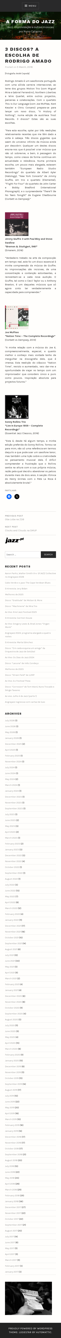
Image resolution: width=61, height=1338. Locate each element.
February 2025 (12, 755)
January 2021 (11, 990)
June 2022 (10, 890)
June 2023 (10, 820)
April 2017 (10, 1254)
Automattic (43, 1332)
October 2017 (12, 1219)
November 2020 (13, 1002)
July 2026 (10, 720)
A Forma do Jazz (30, 21)
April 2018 (10, 1183)
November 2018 (13, 1142)
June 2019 (10, 1101)
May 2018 (9, 1178)
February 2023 (12, 843)
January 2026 (12, 738)
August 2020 (11, 1019)
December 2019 (13, 1066)
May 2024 (10, 779)
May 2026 (10, 732)
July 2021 (9, 955)
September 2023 (14, 808)
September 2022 (14, 873)
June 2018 (10, 1172)
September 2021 (13, 943)
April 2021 (10, 972)
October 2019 (12, 1078)
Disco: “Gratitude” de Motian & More (23, 600)
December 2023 (13, 796)
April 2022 (10, 902)
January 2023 (12, 849)
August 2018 (11, 1160)
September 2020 (14, 1013)
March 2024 (11, 785)
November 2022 (13, 861)
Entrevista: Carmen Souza (18, 618)
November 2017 (13, 1213)
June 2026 (10, 726)
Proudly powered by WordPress (30, 1328)
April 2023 (10, 832)
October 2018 (12, 1148)
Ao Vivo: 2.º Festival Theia (17, 681)
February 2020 (12, 1054)
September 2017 (13, 1225)
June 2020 (10, 1031)
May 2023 (10, 826)
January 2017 (11, 1271)
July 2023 (10, 814)
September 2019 (13, 1084)
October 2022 (12, 867)
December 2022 (13, 855)
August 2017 (11, 1230)
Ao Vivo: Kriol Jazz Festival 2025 (21, 612)
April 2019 (10, 1113)
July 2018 (9, 1166)
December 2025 (13, 744)
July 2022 (10, 884)
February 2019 (12, 1125)
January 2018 (11, 1201)
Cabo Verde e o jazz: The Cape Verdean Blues (28, 582)
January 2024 (12, 791)
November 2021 (13, 931)
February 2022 (12, 914)
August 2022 (11, 879)
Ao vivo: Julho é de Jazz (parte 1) (21, 696)
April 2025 (10, 750)
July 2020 (10, 1025)
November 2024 (13, 761)
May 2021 (9, 966)
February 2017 (12, 1266)
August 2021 (11, 949)
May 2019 (9, 1107)
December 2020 (13, 996)
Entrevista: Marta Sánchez (19, 642)
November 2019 (13, 1072)
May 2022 (10, 896)
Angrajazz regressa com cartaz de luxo (25, 702)
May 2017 (9, 1248)
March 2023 (11, 838)
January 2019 (11, 1131)
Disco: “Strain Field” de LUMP (20, 675)
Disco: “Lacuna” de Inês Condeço (22, 663)
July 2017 (9, 1236)
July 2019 (9, 1095)
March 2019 (11, 1119)
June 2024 (10, 773)
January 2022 (12, 920)
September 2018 (13, 1154)
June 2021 (10, 961)
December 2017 (13, 1207)
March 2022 (11, 908)
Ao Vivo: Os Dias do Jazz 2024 (19, 657)
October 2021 (12, 937)
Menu (32, 5)
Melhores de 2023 (14, 669)
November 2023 (13, 802)
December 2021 (13, 926)
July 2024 (10, 767)
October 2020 (12, 1007)
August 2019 (11, 1090)
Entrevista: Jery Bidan (16, 588)
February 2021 (12, 984)
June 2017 (10, 1242)
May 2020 (10, 1037)
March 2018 (11, 1189)
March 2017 (11, 1260)
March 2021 (11, 978)
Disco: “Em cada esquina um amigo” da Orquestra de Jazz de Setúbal (25, 650)
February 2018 (12, 1195)
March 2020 (11, 1049)
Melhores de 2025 (14, 594)
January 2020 (12, 1060)
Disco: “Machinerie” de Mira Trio (21, 606)
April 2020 (10, 1043)
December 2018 (13, 1137)
